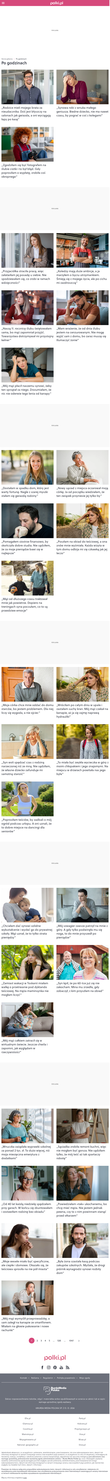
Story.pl (82, 1444)
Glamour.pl (28, 1423)
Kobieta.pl (82, 1423)
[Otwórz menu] (3, 3)
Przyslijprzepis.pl (82, 1429)
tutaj (25, 1478)
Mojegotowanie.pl (27, 1439)
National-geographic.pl (27, 1444)
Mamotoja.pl (28, 1434)
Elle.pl (28, 1418)
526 (59, 1340)
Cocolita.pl (28, 1429)
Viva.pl (82, 1434)
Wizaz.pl (82, 1439)
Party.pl (82, 1418)
